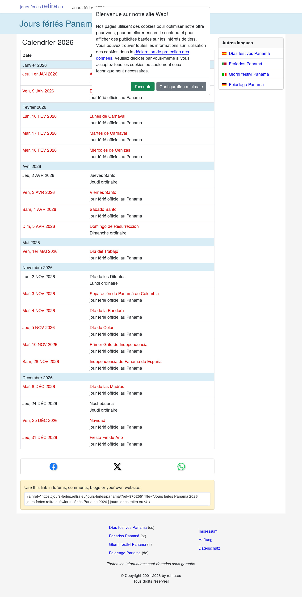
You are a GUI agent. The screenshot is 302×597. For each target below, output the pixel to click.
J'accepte (142, 86)
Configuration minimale (181, 86)
